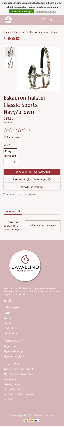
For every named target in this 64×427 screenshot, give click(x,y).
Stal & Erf (10, 328)
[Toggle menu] (56, 20)
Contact (9, 399)
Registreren (11, 346)
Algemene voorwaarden (18, 374)
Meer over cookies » (46, 11)
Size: (7, 144)
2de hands (10, 333)
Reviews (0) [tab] (13, 211)
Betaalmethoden (14, 389)
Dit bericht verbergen (21, 11)
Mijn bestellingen (14, 351)
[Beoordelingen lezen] (15, 130)
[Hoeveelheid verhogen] (14, 162)
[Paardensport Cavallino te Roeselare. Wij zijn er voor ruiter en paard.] (8, 20)
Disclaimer (10, 379)
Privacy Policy (12, 384)
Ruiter (7, 318)
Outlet (8, 313)
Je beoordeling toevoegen (43, 225)
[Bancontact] (37, 421)
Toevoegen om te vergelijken (21, 194)
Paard (7, 323)
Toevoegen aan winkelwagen (32, 171)
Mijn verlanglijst (14, 356)
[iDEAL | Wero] (31, 421)
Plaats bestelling (32, 187)
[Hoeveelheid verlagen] (7, 162)
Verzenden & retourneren (19, 394)
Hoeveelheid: (10, 155)
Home (6, 32)
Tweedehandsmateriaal (18, 369)
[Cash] (25, 421)
